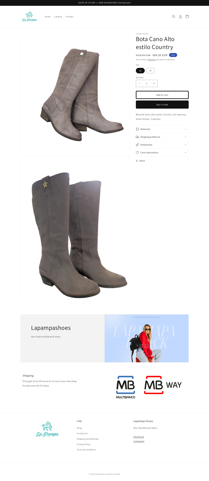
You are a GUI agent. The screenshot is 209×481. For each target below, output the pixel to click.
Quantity (140, 77)
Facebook (138, 436)
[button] (173, 16)
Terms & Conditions (86, 449)
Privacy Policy (83, 444)
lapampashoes (100, 474)
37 (150, 70)
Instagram (138, 441)
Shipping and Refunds (88, 438)
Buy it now (162, 104)
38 (140, 70)
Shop (79, 428)
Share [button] (142, 160)
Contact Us (82, 433)
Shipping (151, 59)
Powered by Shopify (113, 474)
